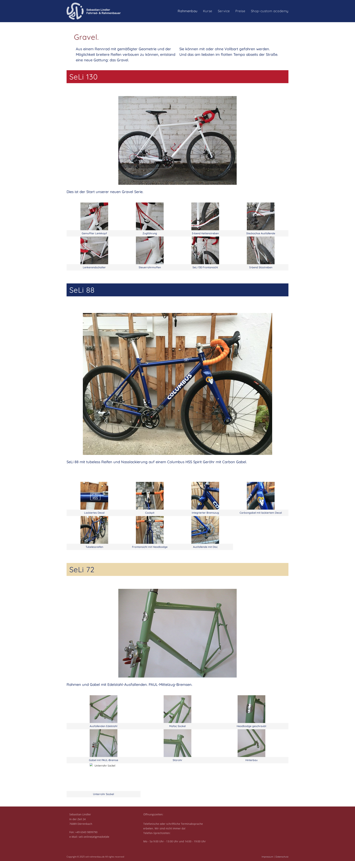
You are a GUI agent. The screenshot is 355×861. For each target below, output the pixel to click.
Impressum (267, 856)
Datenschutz (281, 856)
